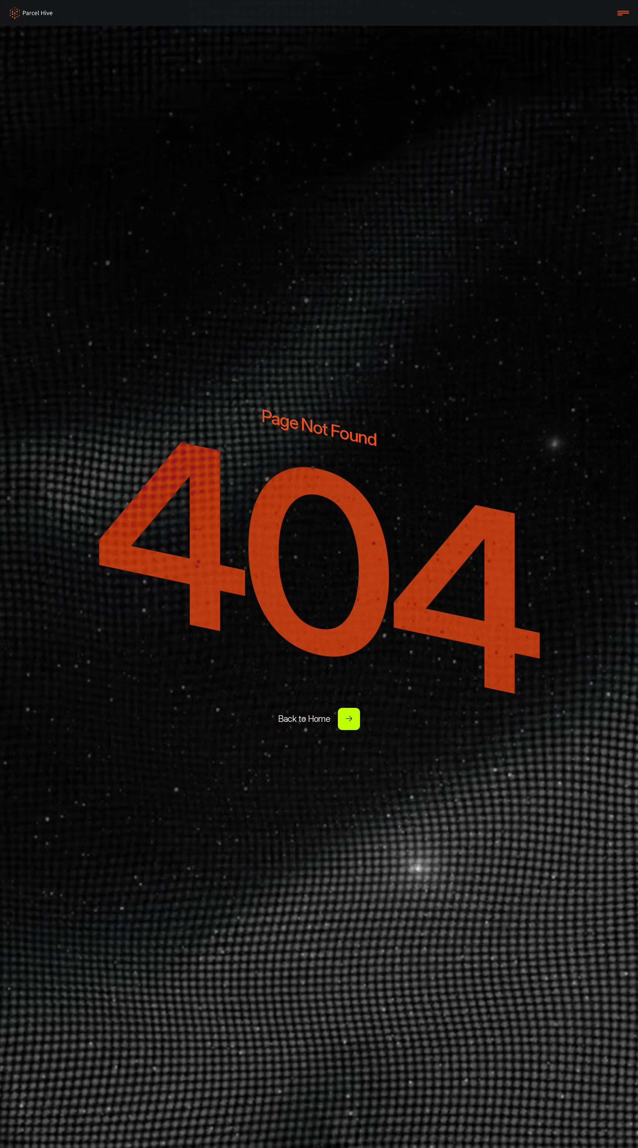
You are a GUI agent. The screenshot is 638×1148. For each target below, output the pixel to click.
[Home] (31, 13)
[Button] (349, 719)
